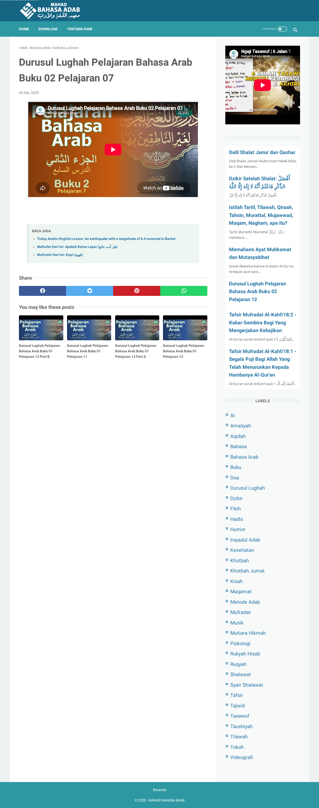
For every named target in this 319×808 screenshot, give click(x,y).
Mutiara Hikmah (248, 633)
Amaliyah (240, 426)
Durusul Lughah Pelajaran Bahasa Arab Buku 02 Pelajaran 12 (257, 291)
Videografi (241, 757)
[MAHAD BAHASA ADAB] (53, 10)
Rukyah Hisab (245, 654)
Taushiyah (241, 726)
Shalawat (240, 674)
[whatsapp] (183, 291)
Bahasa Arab (244, 457)
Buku (235, 467)
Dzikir (236, 498)
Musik (236, 623)
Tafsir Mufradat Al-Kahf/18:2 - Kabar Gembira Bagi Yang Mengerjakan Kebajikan (262, 322)
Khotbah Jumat (247, 571)
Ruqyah (238, 664)
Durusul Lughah (247, 488)
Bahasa (238, 446)
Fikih (235, 509)
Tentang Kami (79, 29)
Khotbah (239, 561)
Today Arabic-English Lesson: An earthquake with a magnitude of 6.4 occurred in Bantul (106, 239)
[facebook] (42, 291)
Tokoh (237, 747)
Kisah (236, 581)
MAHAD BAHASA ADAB (167, 800)
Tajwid (237, 706)
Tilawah (239, 737)
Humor (237, 529)
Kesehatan (242, 550)
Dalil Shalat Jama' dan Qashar (262, 152)
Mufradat (240, 612)
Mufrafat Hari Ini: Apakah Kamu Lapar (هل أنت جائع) (77, 247)
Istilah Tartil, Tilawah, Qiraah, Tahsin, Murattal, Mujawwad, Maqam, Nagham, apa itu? (261, 215)
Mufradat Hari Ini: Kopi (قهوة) (60, 255)
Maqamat (241, 592)
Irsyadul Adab (245, 540)
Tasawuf (239, 716)
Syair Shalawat (246, 685)
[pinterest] (136, 291)
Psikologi (240, 643)
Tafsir (236, 695)
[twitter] (89, 291)
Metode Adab (245, 602)
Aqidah (238, 436)
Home (24, 29)
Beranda (159, 790)
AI (232, 415)
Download (48, 29)
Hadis (236, 519)
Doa (234, 478)
